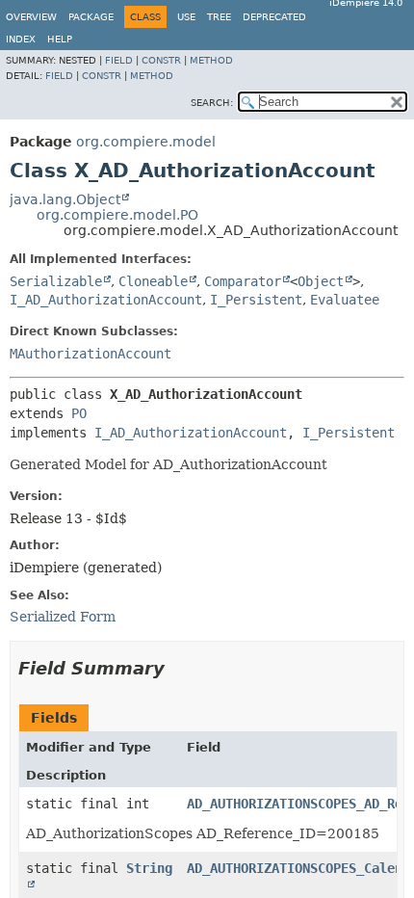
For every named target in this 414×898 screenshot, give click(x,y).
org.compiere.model (146, 141)
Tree (219, 17)
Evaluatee (344, 299)
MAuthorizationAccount (90, 353)
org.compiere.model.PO (117, 215)
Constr (161, 60)
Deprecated (274, 17)
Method (211, 60)
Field (119, 60)
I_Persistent (256, 299)
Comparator (242, 281)
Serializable (56, 281)
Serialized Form (63, 616)
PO (79, 413)
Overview (31, 17)
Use (186, 17)
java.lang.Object (65, 199)
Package (91, 17)
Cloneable (153, 281)
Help (59, 39)
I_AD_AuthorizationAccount (106, 299)
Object (321, 281)
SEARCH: (212, 102)
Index (21, 39)
